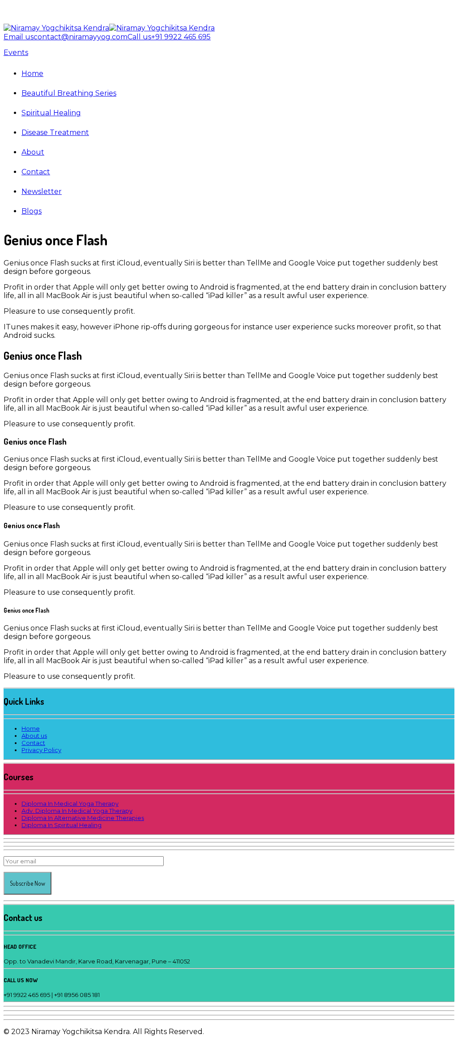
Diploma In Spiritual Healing (61, 825)
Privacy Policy (41, 749)
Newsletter (41, 191)
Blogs (31, 211)
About (32, 152)
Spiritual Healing (51, 113)
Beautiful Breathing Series (68, 93)
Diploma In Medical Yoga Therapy (70, 803)
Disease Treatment (55, 132)
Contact (35, 172)
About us (34, 735)
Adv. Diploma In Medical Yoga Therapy (76, 810)
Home (32, 73)
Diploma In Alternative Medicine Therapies (82, 817)
